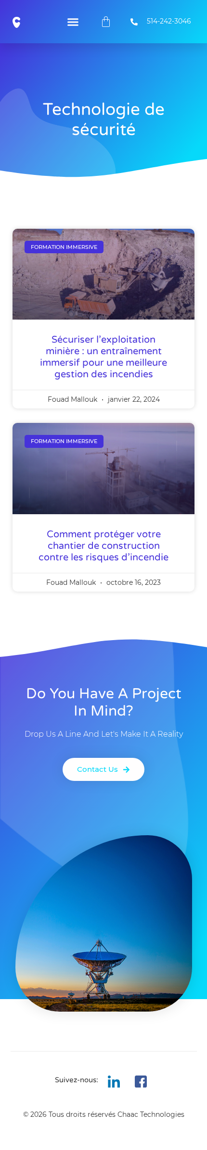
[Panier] (106, 21)
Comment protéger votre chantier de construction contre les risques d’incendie (103, 546)
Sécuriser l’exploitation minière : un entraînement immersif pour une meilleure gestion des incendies (103, 357)
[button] (73, 21)
